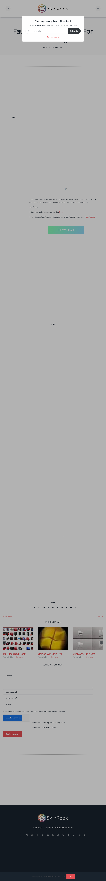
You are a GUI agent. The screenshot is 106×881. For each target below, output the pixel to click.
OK (70, 876)
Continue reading (53, 37)
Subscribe (74, 31)
